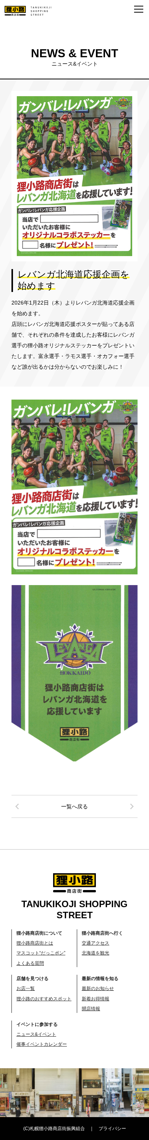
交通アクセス (95, 943)
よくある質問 (30, 963)
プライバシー (112, 1128)
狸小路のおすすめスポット (43, 998)
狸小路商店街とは (34, 943)
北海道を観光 (95, 953)
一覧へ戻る (74, 806)
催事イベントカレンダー (41, 1044)
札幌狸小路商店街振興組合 (57, 1128)
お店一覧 (25, 988)
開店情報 (91, 1008)
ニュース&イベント (36, 1034)
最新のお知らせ (98, 988)
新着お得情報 (95, 998)
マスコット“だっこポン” (40, 953)
